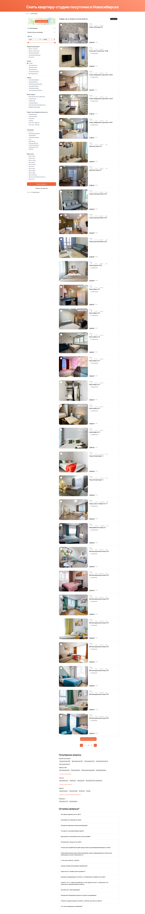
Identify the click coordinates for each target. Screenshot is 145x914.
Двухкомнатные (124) (77, 761)
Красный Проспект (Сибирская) (94, 780)
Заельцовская (80, 780)
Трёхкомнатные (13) (89, 761)
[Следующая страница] (95, 745)
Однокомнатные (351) (64, 761)
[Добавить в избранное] (61, 25)
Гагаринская (72, 780)
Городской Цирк (73, 791)
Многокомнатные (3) (64, 764)
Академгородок (63, 791)
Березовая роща (63, 780)
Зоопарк (88, 791)
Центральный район (64, 770)
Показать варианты (41, 184)
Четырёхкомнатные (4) (102, 761)
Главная (28, 13)
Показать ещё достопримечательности (70, 794)
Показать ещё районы (65, 774)
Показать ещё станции (66, 784)
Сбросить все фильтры (41, 188)
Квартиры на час (63, 801)
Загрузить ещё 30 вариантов (88, 739)
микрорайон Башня (101, 770)
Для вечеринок (73, 801)
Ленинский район (75, 770)
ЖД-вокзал (82, 791)
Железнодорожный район (88, 770)
